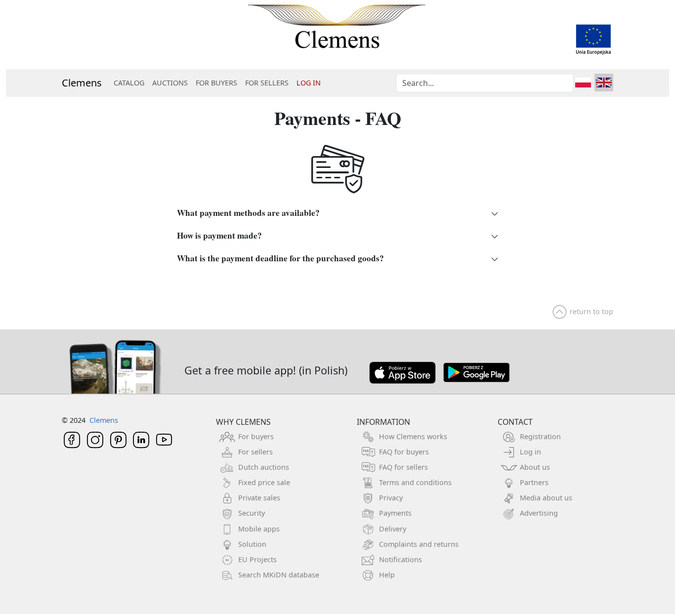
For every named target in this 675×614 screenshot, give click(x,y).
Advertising (539, 513)
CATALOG (129, 82)
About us (535, 467)
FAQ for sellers (403, 467)
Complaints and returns (419, 544)
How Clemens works (413, 436)
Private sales (259, 497)
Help (387, 574)
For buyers (256, 436)
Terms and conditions (415, 482)
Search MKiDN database (278, 574)
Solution (252, 544)
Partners (534, 482)
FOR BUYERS (216, 82)
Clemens (82, 82)
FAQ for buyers (404, 451)
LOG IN (308, 82)
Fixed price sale (264, 482)
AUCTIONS (170, 82)
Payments (395, 513)
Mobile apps (259, 528)
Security (251, 513)
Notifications (400, 559)
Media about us (546, 497)
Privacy (391, 497)
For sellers (255, 451)
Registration (540, 436)
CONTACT (515, 421)
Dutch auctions (263, 467)
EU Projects (257, 559)
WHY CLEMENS (243, 421)
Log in (530, 451)
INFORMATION (383, 421)
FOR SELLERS (267, 82)
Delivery (392, 528)
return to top (591, 311)
